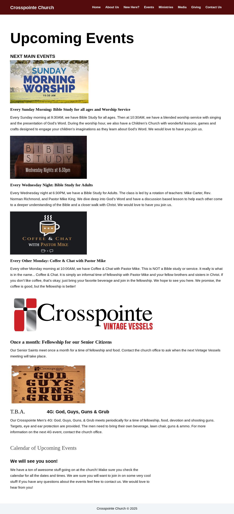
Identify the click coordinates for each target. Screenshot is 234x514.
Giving (196, 7)
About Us (112, 7)
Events (149, 7)
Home (96, 7)
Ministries (166, 7)
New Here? (131, 7)
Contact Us (213, 7)
